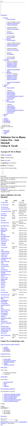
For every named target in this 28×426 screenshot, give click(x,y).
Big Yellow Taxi (5, 222)
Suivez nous (4, 416)
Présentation (7, 130)
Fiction (2, 287)
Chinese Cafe (4, 254)
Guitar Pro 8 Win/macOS (13, 23)
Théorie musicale (11, 93)
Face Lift (3, 285)
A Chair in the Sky (5, 209)
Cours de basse (10, 92)
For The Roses (4, 292)
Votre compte (4, 367)
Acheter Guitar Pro (14, 344)
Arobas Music (4, 376)
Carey (2, 249)
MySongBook (10, 33)
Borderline (3, 238)
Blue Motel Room (5, 236)
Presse (5, 383)
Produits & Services (5, 354)
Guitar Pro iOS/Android (13, 29)
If (1, 324)
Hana (2, 308)
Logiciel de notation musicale (11, 401)
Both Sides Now (5, 239)
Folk (9, 160)
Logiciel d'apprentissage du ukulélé (12, 399)
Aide (5, 384)
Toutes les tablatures (12, 66)
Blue (2, 233)
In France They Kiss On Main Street (6, 330)
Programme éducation (9, 362)
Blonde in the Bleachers (4, 230)
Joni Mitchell (8, 155)
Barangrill (3, 220)
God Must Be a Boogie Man (4, 301)
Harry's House (4, 311)
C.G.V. (16, 422)
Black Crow (4, 228)
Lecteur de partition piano (10, 398)
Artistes (5, 85)
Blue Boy (3, 234)
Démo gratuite (7, 359)
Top (2, 424)
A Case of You (4, 202)
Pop (6, 160)
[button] (3, 189)
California (3, 243)
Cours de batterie (11, 94)
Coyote (2, 268)
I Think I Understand (6, 323)
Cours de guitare (11, 97)
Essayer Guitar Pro (5, 344)
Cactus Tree (4, 241)
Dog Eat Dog (4, 269)
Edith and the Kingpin (4, 280)
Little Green (4, 332)
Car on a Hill (4, 247)
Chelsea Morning (5, 251)
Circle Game (4, 256)
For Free (3, 290)
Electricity (3, 282)
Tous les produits (11, 19)
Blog (5, 86)
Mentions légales (5, 422)
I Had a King (4, 321)
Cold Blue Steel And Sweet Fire (6, 259)
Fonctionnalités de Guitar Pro (8, 388)
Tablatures (6, 59)
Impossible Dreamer (6, 328)
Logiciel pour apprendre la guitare (12, 394)
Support (6, 114)
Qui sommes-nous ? (8, 382)
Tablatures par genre (12, 65)
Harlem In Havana (5, 309)
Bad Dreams (4, 215)
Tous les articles (11, 87)
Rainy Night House (5, 335)
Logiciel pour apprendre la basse (12, 395)
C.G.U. (12, 422)
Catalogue (6, 132)
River (2, 337)
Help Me (3, 316)
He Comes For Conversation (4, 314)
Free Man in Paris (5, 294)
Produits (6, 17)
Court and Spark (5, 266)
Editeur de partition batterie (10, 397)
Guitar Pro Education (12, 24)
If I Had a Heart (5, 326)
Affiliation (6, 386)
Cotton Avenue (4, 264)
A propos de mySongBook (13, 69)
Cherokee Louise (5, 253)
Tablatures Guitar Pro (9, 364)
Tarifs (8, 71)
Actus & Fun (10, 99)
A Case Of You (4, 204)
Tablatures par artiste (12, 64)
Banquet (3, 217)
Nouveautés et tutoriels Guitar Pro (15, 96)
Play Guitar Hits (11, 37)
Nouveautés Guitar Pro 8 (10, 360)
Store (5, 115)
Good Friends (4, 303)
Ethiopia (3, 284)
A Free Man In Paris (6, 211)
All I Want (3, 213)
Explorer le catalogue (12, 62)
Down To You (4, 277)
